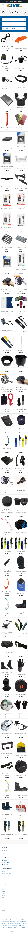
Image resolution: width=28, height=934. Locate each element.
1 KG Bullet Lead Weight (7, 148)
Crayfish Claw (21, 350)
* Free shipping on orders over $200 (14, 1)
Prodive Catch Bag (21, 755)
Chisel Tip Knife (7, 551)
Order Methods (5, 877)
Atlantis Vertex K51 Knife (21, 331)
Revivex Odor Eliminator (7, 271)
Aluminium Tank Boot (7, 369)
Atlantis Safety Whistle (21, 48)
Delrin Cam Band (21, 654)
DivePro (3, 891)
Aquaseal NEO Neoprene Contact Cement (21, 269)
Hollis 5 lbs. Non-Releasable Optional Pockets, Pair (21, 512)
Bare (3, 889)
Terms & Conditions (6, 875)
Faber (3, 893)
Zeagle (3, 910)
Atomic (3, 887)
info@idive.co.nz (5, 853)
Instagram (6, 862)
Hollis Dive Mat (21, 815)
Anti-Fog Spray (21, 229)
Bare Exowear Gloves (21, 674)
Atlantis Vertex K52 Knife (21, 633)
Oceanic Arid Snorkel (7, 532)
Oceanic (3, 899)
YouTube (6, 864)
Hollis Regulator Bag (21, 694)
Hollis (3, 897)
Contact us (4, 880)
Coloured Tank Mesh (21, 127)
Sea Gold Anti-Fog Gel (7, 208)
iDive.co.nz (14, 931)
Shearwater (4, 903)
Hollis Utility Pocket (7, 430)
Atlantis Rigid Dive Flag (7, 311)
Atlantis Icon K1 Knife (21, 409)
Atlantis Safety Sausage (7, 127)
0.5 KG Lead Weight (7, 109)
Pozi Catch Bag (21, 593)
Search (3, 871)
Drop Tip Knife (21, 551)
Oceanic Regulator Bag (21, 775)
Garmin (3, 895)
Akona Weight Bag (21, 532)
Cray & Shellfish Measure (21, 168)
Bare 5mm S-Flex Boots (21, 795)
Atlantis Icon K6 (7, 350)
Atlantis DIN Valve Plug (21, 68)
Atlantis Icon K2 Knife (21, 450)
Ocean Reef (4, 901)
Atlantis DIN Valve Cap (7, 88)
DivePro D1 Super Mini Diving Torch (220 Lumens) (7, 571)
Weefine (3, 908)
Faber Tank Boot (21, 369)
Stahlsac (3, 906)
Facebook (6, 860)
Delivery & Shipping (6, 873)
